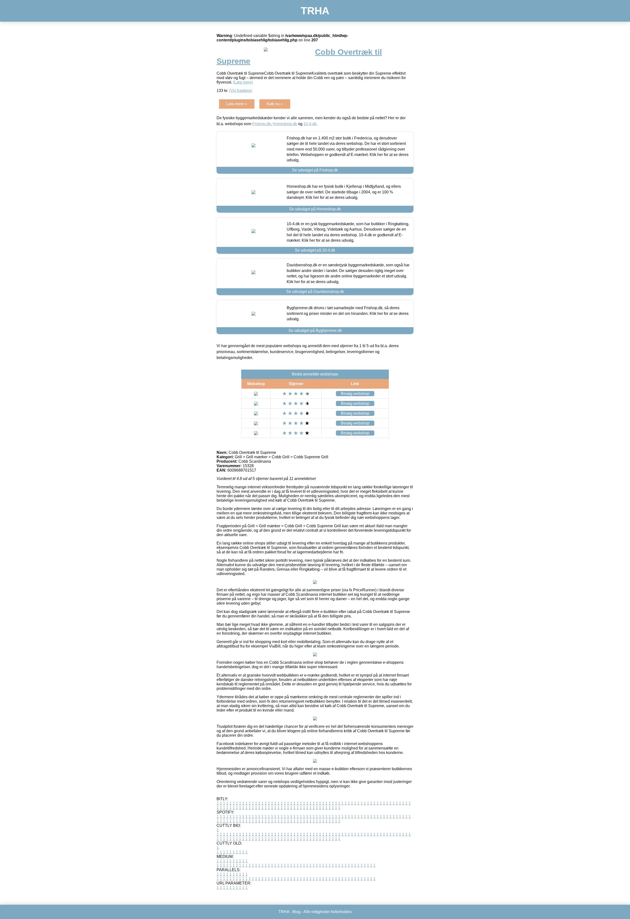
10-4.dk (309, 124)
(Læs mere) (243, 82)
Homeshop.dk (285, 124)
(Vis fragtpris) (240, 90)
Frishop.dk (261, 124)
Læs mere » (236, 104)
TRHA (315, 11)
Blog (296, 912)
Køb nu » (275, 104)
